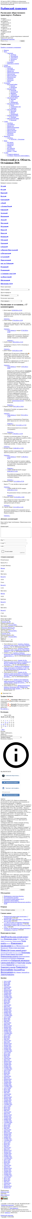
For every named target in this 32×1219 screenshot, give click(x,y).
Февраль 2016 (8, 1168)
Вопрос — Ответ (12, 151)
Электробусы (14, 57)
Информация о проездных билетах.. (14, 896)
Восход (2, 939)
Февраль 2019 (8, 1115)
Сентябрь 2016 (8, 1158)
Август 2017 (7, 1141)
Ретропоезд (13, 958)
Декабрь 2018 (7, 1117)
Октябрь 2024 (8, 1014)
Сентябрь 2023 (8, 1033)
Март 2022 (7, 1060)
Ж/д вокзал (10, 142)
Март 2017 (7, 1149)
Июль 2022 (7, 1054)
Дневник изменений (17, 941)
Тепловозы (3, 965)
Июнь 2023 (7, 1037)
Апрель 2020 (7, 1094)
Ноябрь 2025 (7, 994)
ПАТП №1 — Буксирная (17, 139)
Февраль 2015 (8, 1186)
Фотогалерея (7, 972)
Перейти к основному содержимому (11, 47)
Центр (12, 105)
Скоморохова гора (16, 106)
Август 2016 (7, 1159)
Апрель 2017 (7, 1147)
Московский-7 (5, 948)
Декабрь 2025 (7, 993)
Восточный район (12, 84)
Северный (13, 108)
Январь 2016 (7, 1169)
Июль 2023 (7, 1036)
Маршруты (7, 136)
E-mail (3, 543)
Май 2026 (6, 985)
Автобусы (13, 54)
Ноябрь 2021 (7, 1066)
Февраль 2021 (8, 1079)
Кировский (14, 87)
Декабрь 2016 (7, 1153)
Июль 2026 (7, 982)
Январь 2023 (7, 1045)
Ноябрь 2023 (7, 1030)
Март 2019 (7, 1113)
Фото (5, 51)
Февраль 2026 (8, 990)
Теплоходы (14, 59)
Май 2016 (6, 1164)
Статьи (6, 65)
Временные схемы (10, 939)
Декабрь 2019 (7, 1100)
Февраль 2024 (8, 1025)
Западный (13, 111)
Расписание (7, 66)
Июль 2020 (7, 1089)
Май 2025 (6, 1003)
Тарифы (9, 146)
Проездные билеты (24, 956)
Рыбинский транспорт (14, 8)
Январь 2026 (7, 991)
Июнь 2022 (7, 1055)
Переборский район (12, 115)
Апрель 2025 (7, 1005)
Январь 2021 (7, 1080)
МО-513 (14, 946)
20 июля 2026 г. (12, 630)
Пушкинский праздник (5, 958)
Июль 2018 (7, 1125)
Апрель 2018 (7, 1129)
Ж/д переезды (11, 148)
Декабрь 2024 (7, 1011)
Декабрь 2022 (7, 1046)
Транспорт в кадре (8, 967)
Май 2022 (6, 1057)
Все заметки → (5, 708)
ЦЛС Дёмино (17, 972)
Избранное (8, 943)
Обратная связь (5, 1192)
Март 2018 (7, 1131)
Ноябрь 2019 (7, 1101)
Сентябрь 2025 (8, 997)
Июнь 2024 (7, 1019)
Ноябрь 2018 (7, 1119)
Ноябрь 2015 (7, 1172)
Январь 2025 (7, 1009)
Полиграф (13, 90)
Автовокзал (10, 143)
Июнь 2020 (7, 1091)
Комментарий (4, 526)
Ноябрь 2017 (7, 1137)
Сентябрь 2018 (8, 1122)
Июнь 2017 (7, 1144)
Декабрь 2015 (7, 1171)
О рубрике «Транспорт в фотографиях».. (18, 155)
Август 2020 (7, 1088)
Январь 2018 (7, 1134)
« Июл (3, 729)
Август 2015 (7, 1177)
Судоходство (20, 962)
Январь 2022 (7, 1063)
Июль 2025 (7, 1000)
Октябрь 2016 (8, 1156)
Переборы (13, 117)
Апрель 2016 (7, 1165)
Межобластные (11, 77)
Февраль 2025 (8, 1008)
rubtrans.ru (7, 1212)
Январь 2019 (7, 1116)
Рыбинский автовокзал (20, 960)
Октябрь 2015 (8, 1174)
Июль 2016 (7, 1161)
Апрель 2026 (7, 987)
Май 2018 (6, 1128)
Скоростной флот (8, 963)
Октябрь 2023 (8, 1031)
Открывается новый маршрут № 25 (14, 899)
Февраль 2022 (8, 1061)
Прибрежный (14, 114)
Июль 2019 (7, 1107)
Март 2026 (7, 988)
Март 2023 (7, 1042)
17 (1, 724)
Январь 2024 (7, 1027)
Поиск (2, 41)
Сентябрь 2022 (8, 1051)
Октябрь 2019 (8, 1103)
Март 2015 (7, 1184)
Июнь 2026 (7, 984)
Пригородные (11, 74)
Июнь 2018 (7, 1126)
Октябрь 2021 (8, 1067)
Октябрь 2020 (8, 1085)
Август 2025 (7, 999)
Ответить (7, 319)
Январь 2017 (7, 1152)
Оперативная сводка (18, 400)
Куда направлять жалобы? (11, 897)
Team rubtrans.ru (11, 330)
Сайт (2, 546)
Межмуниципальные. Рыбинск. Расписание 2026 (17, 686)
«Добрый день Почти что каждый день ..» (15, 669)
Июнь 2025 (7, 1002)
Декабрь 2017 (7, 1135)
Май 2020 (6, 1092)
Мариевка (13, 93)
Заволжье (13, 99)
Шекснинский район (13, 118)
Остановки (10, 62)
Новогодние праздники (16, 948)
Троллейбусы (14, 56)
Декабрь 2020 (7, 1082)
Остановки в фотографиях (7, 952)
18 (3, 724)
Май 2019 (6, 1110)
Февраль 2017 (8, 1150)
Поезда (12, 60)
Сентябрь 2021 (8, 1068)
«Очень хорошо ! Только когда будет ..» (15, 682)
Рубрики (3, 910)
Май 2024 (6, 1021)
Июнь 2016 (7, 1162)
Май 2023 (6, 1039)
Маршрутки (10, 71)
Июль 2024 (7, 1018)
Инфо (5, 141)
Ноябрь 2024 (7, 1012)
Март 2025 (7, 1006)
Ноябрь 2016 (7, 1155)
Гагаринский (14, 91)
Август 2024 (7, 1016)
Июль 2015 (7, 1178)
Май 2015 (6, 1181)
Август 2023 (7, 1034)
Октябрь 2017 (8, 1138)
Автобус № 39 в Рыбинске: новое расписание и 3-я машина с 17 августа (17, 662)
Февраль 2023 (8, 1043)
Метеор (3, 568)
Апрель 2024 (7, 1022)
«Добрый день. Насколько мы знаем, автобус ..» (16, 687)
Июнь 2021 (7, 1073)
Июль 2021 (7, 1071)
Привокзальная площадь (10, 956)
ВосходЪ (3, 576)
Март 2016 (7, 1167)
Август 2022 (7, 1052)
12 (5, 722)
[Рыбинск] (4, 1199)
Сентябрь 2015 (8, 1175)
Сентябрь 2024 (8, 1015)
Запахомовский (15, 96)
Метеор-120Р (25, 946)
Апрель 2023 (7, 1040)
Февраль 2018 (8, 1132)
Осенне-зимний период (18, 950)
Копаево (13, 86)
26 (5, 726)
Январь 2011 (7, 1187)
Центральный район (13, 103)
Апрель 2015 (7, 1183)
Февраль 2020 (8, 1097)
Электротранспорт (7, 974)
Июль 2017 (7, 1143)
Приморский (14, 102)
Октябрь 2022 (8, 1049)
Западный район (11, 109)
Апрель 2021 (7, 1076)
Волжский (13, 120)
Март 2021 (7, 1077)
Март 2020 (7, 1095)
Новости (6, 50)
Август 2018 (7, 1123)
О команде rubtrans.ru (13, 154)
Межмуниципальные (13, 72)
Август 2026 (7, 981)
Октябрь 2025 (8, 996)
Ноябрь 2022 (7, 1048)
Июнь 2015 (7, 1180)
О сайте (6, 152)
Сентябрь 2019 (8, 1104)
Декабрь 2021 (7, 1064)
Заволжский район (12, 97)
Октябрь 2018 (8, 1120)
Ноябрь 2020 (7, 1083)
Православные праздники (14, 954)
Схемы (6, 121)
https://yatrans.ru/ (5, 1195)
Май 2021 (6, 1074)
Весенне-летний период (19, 937)
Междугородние (11, 75)
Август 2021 (7, 1070)
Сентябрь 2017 (8, 1140)
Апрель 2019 (7, 1112)
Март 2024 (7, 1024)
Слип (12, 100)
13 (7, 722)
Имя (2, 540)
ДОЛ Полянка (20, 939)
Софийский (14, 94)
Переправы (10, 80)
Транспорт (10, 53)
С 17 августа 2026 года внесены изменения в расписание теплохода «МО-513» (16, 923)
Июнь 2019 (7, 1109)
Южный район (11, 89)
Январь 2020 (7, 1098)
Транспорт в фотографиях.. (11, 900)
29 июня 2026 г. (12, 624)
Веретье (13, 112)
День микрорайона (8, 941)
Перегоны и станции (13, 63)
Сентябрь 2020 (8, 1086)
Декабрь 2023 (7, 1028)
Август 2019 (7, 1106)
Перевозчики (11, 149)
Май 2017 (6, 1146)
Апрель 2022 (7, 1058)
